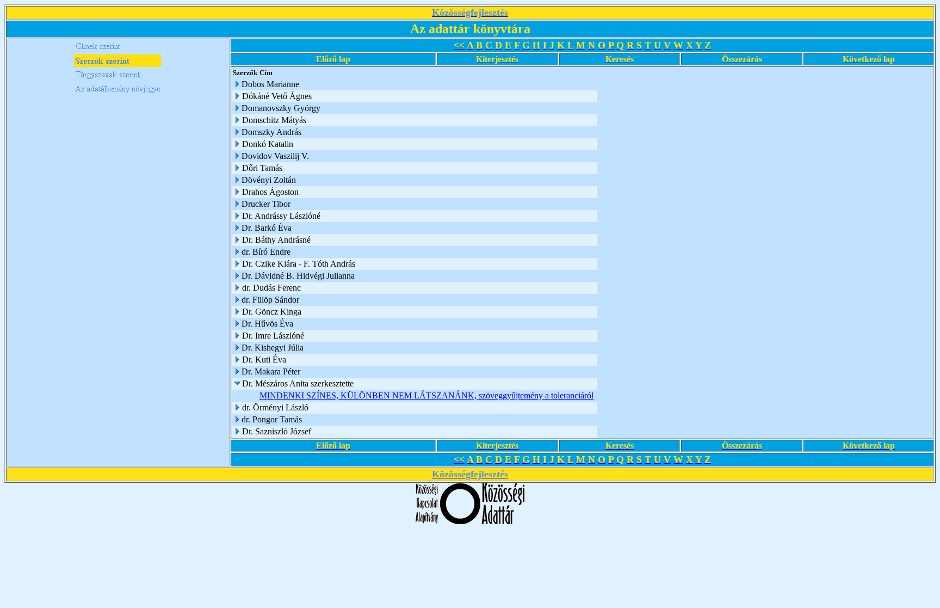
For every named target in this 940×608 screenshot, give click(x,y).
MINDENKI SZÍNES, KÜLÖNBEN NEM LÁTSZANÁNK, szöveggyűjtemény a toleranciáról (426, 395)
